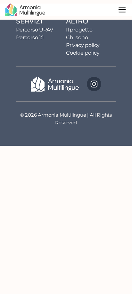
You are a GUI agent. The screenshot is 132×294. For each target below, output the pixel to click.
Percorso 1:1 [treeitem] (30, 37)
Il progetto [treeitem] (79, 30)
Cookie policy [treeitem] (82, 53)
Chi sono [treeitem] (77, 37)
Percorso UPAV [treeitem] (34, 30)
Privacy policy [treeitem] (83, 45)
